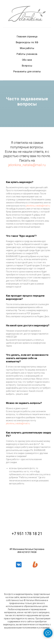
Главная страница (27, 36)
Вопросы (27, 65)
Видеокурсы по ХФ (27, 42)
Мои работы (27, 48)
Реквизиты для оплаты (27, 71)
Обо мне (27, 59)
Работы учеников (27, 54)
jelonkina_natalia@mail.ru (27, 374)
